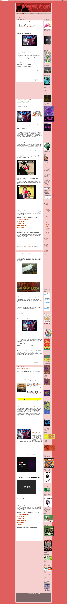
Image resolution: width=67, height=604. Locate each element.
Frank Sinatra (27, 80)
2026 (46, 202)
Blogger (39, 593)
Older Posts (40, 542)
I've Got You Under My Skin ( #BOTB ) (24, 99)
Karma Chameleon (37, 540)
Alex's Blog (39, 387)
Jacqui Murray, (27, 393)
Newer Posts (19, 542)
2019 (46, 239)
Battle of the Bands (22, 80)
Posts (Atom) (22, 544)
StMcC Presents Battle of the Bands (23, 219)
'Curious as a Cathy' (20, 223)
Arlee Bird (46, 161)
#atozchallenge (21, 364)
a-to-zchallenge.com (47, 47)
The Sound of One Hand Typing (47, 302)
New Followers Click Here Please (35, 13)
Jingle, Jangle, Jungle (20, 227)
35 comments (29, 246)
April (46, 218)
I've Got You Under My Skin (33, 80)
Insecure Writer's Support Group (29, 540)
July (46, 215)
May (46, 217)
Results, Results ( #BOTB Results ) (23, 21)
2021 (46, 208)
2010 (46, 250)
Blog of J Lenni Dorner (47, 305)
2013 (46, 246)
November (47, 210)
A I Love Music (19, 229)
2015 (46, 244)
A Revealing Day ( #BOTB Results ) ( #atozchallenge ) (27, 253)
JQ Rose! (29, 394)
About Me (21, 13)
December (47, 209)
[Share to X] (36, 246)
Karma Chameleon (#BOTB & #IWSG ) (24, 368)
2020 (46, 238)
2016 (46, 243)
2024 (46, 204)
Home (18, 13)
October (47, 211)
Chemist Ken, (33, 393)
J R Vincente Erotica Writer (47, 308)
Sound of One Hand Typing (21, 225)
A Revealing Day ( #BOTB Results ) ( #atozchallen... (48, 229)
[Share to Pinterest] (37, 246)
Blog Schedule (26, 13)
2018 (46, 240)
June (46, 216)
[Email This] (34, 246)
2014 (46, 245)
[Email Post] (32, 246)
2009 (46, 251)
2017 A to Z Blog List (44, 13)
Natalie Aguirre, (22, 394)
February (47, 235)
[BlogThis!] (35, 246)
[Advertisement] (29, 90)
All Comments (47, 198)
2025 (46, 203)
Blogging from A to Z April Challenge (28, 26)
